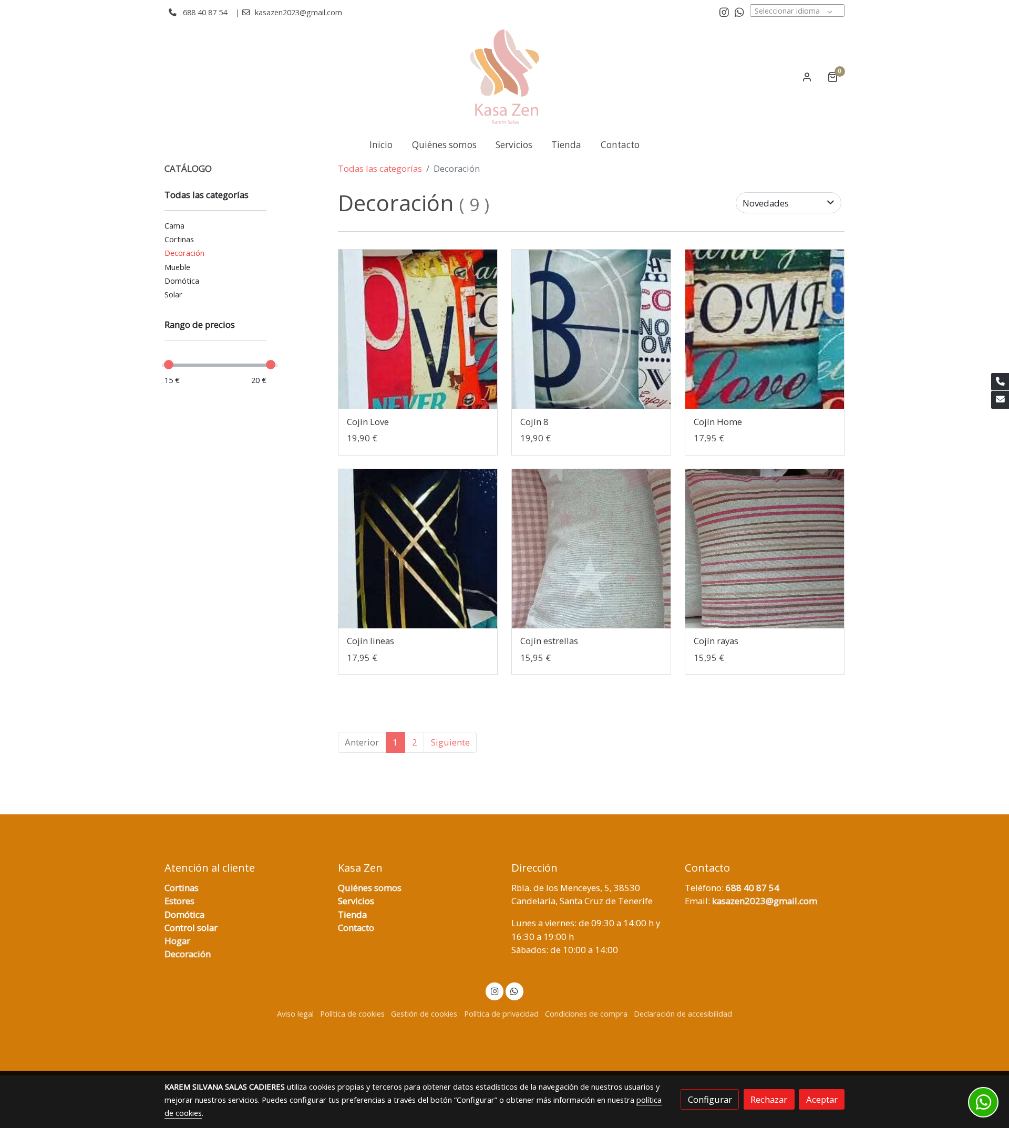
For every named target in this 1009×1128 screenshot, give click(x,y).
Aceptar (822, 1099)
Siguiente (450, 742)
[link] (504, 76)
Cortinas (181, 888)
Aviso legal (295, 1013)
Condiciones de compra (586, 1013)
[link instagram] (724, 11)
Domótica (184, 914)
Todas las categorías (380, 168)
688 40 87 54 (205, 12)
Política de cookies (352, 1013)
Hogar (177, 941)
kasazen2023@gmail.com (298, 12)
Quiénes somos (369, 888)
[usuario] (807, 76)
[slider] (168, 364)
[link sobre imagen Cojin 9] (765, 329)
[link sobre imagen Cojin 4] (765, 548)
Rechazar (768, 1099)
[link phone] (1000, 382)
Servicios (356, 901)
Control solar (191, 928)
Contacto (356, 928)
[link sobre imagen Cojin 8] (591, 329)
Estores (179, 901)
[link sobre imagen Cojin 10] (418, 548)
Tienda (352, 914)
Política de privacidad (501, 1013)
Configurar (710, 1099)
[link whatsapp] (739, 11)
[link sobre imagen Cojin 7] (418, 329)
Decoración (187, 954)
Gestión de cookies (424, 1013)
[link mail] (1000, 400)
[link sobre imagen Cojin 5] (591, 548)
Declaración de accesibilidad (683, 1013)
